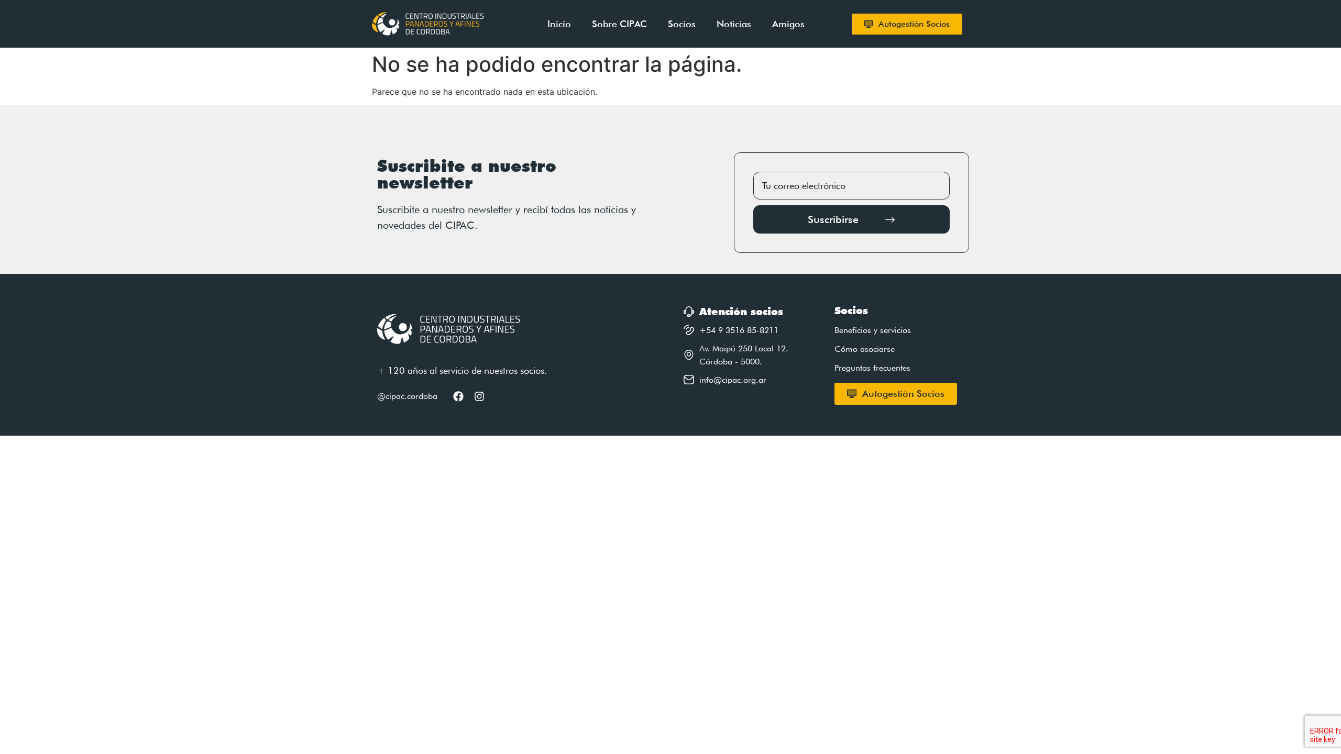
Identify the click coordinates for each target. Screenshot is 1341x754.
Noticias (734, 23)
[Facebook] (458, 396)
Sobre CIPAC (619, 23)
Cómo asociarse (864, 349)
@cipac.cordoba (407, 396)
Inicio (559, 23)
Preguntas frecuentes (872, 368)
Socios (682, 23)
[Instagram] (479, 396)
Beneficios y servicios (872, 330)
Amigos (788, 23)
